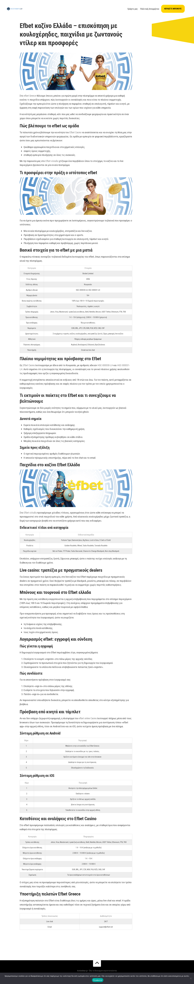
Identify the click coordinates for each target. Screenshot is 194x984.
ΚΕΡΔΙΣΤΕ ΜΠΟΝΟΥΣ (173, 9)
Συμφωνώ (97, 980)
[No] (190, 978)
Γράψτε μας (132, 9)
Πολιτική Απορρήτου (149, 9)
